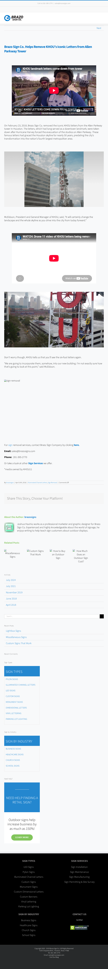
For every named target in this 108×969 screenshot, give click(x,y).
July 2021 (11, 586)
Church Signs (28, 930)
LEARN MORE (22, 837)
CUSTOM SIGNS (13, 696)
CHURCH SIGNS (13, 760)
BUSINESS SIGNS (13, 748)
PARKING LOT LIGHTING (16, 719)
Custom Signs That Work (18, 643)
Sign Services (35, 463)
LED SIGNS (10, 690)
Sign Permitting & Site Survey (79, 882)
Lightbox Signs (13, 631)
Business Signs (28, 920)
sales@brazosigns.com (62, 3)
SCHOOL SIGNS (12, 765)
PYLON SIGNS (12, 679)
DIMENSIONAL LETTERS (16, 707)
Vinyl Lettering (28, 901)
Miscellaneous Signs (16, 637)
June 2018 (11, 598)
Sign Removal (52, 482)
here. (76, 445)
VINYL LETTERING (13, 713)
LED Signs (29, 867)
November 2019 (14, 592)
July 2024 (11, 580)
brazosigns (10, 482)
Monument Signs (29, 886)
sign (10, 445)
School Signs (28, 935)
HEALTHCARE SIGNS (14, 754)
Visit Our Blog (54, 957)
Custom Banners (28, 896)
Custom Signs (29, 882)
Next (99, 28)
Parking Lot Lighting (28, 906)
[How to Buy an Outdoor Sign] (58, 554)
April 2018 (11, 605)
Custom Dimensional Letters (28, 891)
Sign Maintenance (79, 872)
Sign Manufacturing (79, 877)
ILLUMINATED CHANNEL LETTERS (20, 684)
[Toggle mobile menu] (103, 16)
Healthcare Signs (28, 925)
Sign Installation (79, 867)
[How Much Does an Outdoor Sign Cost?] (81, 556)
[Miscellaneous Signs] (12, 554)
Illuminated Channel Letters (37, 482)
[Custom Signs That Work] (35, 552)
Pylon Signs (29, 872)
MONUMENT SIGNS (14, 702)
